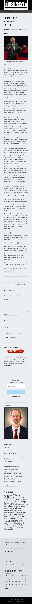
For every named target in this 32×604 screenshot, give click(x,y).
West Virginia (21, 527)
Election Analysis (13, 268)
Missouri (17, 510)
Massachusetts (10, 508)
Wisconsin (8, 529)
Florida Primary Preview (10, 478)
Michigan (19, 508)
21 (19, 583)
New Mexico (22, 514)
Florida (19, 499)
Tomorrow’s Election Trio (10, 464)
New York (8, 517)
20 (16, 583)
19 (13, 583)
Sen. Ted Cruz (13, 525)
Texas (7, 527)
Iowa (26, 504)
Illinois (18, 504)
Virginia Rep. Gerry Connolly (11, 270)
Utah (11, 527)
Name (6, 314)
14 (19, 581)
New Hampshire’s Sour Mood (11, 466)
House (19, 268)
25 (9, 584)
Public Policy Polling (10, 523)
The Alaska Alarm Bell (9, 461)
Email (6, 320)
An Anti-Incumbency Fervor (11, 469)
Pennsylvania (15, 519)
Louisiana (22, 506)
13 (16, 581)
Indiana (22, 504)
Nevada (18, 512)
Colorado (17, 497)
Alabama (6, 495)
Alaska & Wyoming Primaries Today (13, 476)
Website (6, 327)
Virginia (15, 527)
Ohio (6, 519)
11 (9, 581)
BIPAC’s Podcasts (20, 358)
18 (9, 583)
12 (13, 581)
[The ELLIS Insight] (16, 5)
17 (6, 583)
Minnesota (7, 510)
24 (6, 584)
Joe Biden (14, 506)
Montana (12, 512)
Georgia (23, 502)
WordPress (21, 599)
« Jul (6, 588)
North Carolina (19, 516)
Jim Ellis (8, 272)
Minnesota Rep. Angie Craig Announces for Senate (21, 283)
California (9, 497)
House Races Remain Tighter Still (12, 481)
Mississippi (12, 510)
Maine (5, 508)
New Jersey (16, 514)
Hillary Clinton (10, 504)
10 (6, 581)
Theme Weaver (21, 601)
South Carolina (22, 525)
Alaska (11, 495)
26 (13, 584)
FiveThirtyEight (12, 499)
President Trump (16, 521)
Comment (7, 299)
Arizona (16, 495)
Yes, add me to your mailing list (13, 333)
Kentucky (18, 506)
